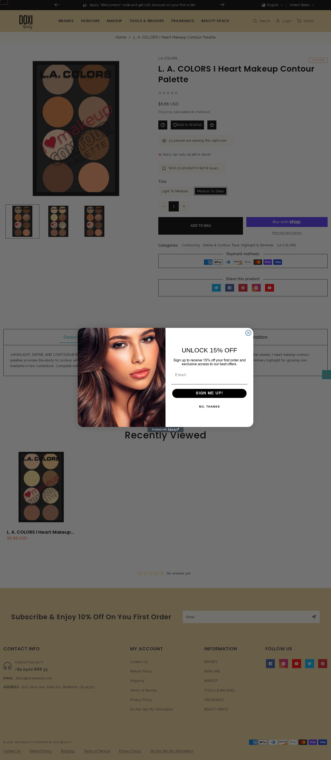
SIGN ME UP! (209, 393)
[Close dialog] (248, 333)
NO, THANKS (209, 407)
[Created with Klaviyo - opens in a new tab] (165, 429)
